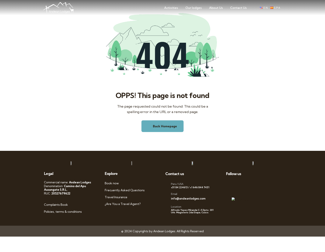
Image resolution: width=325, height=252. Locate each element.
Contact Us (238, 8)
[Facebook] (237, 183)
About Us (216, 8)
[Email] (166, 196)
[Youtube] (253, 183)
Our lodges (193, 8)
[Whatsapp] (229, 183)
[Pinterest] (269, 183)
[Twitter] (245, 183)
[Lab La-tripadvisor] (229, 193)
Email (174, 194)
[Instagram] (261, 183)
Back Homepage (164, 126)
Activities (171, 8)
